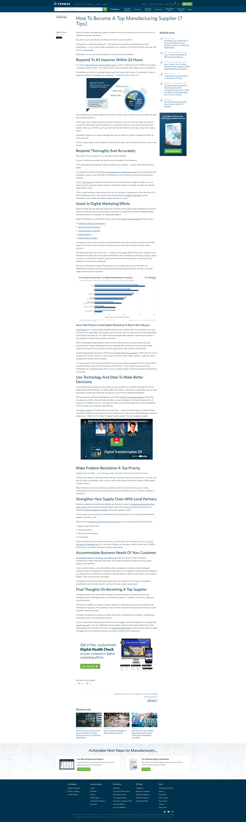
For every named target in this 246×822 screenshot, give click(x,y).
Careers (161, 791)
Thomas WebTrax (119, 804)
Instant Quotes (72, 794)
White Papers (94, 798)
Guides (92, 794)
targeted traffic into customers (125, 353)
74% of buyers (88, 182)
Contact (161, 804)
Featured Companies (143, 791)
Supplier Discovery (73, 788)
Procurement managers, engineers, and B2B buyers (96, 558)
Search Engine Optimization (89, 227)
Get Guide (146, 769)
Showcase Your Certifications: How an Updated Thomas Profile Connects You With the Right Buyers (176, 44)
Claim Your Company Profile (122, 801)
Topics (92, 788)
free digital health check (121, 628)
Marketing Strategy (180, 52)
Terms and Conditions (129, 814)
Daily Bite (93, 791)
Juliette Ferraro (61, 32)
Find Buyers (115, 9)
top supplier (88, 50)
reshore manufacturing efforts (96, 510)
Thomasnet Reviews (120, 798)
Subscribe (93, 804)
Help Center (163, 807)
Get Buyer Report (83, 769)
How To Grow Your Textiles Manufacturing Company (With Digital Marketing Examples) (177, 66)
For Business (117, 784)
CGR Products (81, 329)
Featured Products (142, 798)
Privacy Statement (143, 814)
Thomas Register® (81, 817)
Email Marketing (84, 234)
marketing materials (133, 195)
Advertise (116, 788)
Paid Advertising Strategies (89, 231)
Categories (139, 788)
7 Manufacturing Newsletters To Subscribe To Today (176, 77)
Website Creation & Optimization (91, 223)
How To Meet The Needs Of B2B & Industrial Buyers (175, 56)
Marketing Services (119, 794)
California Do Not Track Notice (163, 814)
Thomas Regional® (96, 817)
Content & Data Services (121, 791)
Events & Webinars (119, 807)
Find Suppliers (72, 784)
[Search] (105, 9)
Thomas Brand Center (166, 788)
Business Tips (61, 17)
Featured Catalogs (142, 801)
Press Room (163, 794)
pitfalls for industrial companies (132, 397)
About (161, 784)
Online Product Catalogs (88, 238)
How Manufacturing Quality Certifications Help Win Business (175, 104)
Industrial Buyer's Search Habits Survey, (101, 65)
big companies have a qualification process (120, 172)
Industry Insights (96, 784)
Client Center (163, 798)
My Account (163, 801)
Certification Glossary (97, 801)
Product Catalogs (73, 791)
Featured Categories (142, 794)
